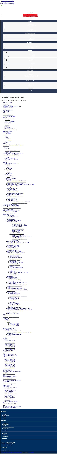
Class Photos (31, 83)
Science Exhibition (13, 273)
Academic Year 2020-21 (10, 358)
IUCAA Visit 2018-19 (11, 247)
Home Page (5, 104)
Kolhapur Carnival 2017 (8, 109)
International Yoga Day (17, 226)
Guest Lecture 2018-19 (12, 200)
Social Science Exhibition (10, 395)
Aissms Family (8, 127)
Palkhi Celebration (13, 261)
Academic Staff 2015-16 (10, 364)
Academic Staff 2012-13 (10, 368)
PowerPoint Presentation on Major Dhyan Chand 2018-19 (19, 309)
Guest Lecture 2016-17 (7, 369)
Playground (31, 47)
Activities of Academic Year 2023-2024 (10, 154)
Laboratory (31, 44)
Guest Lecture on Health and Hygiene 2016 (12, 406)
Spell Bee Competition (14, 275)
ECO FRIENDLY (6, 327)
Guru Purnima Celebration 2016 (9, 407)
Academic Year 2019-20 (12, 221)
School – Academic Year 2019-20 (16, 223)
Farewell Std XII (15, 240)
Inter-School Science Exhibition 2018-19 (15, 244)
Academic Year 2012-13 (10, 349)
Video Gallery (31, 88)
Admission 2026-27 (7, 385)
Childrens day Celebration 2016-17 (10, 204)
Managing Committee (31, 25)
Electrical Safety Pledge (14, 303)
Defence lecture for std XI (12, 192)
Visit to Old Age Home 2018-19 (11, 159)
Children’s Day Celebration (8, 114)
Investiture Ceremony (9, 391)
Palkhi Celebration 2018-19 (13, 250)
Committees (31, 26)
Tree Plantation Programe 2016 (9, 384)
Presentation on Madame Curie (16, 262)
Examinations (31, 58)
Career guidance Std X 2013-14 (13, 187)
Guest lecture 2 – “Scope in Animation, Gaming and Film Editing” (20, 184)
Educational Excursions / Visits (31, 76)
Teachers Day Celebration (15, 254)
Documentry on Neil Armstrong (16, 267)
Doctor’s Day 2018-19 (11, 283)
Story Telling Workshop (14, 265)
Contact (30, 90)
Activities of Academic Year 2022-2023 (10, 206)
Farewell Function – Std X (14, 298)
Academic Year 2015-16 (10, 345)
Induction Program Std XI (14, 293)
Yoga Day (11, 266)
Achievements (6, 318)
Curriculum (31, 51)
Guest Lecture (31, 77)
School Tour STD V (16, 231)
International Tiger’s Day (14, 260)
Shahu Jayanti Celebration (15, 263)
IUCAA (8, 195)
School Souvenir (31, 86)
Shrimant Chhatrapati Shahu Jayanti (19, 239)
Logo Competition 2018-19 (13, 306)
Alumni (30, 13)
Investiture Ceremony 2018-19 (13, 246)
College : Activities (13, 299)
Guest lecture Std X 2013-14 (13, 190)
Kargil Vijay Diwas (8, 392)
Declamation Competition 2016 (9, 403)
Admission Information (30, 33)
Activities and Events (30, 80)
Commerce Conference (10, 158)
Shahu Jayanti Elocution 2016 (9, 374)
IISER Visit (7, 157)
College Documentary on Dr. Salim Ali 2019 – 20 (22, 236)
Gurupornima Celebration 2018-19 (14, 286)
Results (31, 64)
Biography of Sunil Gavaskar (15, 257)
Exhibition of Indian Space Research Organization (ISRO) (19, 332)
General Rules (31, 39)
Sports (31, 72)
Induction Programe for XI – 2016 (10, 211)
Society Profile (31, 23)
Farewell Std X (10, 287)
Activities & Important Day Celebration (31, 75)
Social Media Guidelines (31, 31)
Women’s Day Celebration (12, 216)
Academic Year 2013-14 (10, 348)
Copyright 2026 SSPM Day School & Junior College (11, 452)
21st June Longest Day (10, 397)
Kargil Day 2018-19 (11, 291)
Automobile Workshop (14, 256)
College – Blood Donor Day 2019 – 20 (19, 235)
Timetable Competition (14, 255)
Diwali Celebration (11, 219)
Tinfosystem (31, 452)
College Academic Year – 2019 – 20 (16, 234)
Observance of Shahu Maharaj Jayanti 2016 (12, 371)
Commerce (32, 38)
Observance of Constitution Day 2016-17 (11, 210)
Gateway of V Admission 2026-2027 (30, 15)
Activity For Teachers (31, 79)
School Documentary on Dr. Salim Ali (19, 225)
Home (4, 353)
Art (3, 402)
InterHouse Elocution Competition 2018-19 (16, 288)
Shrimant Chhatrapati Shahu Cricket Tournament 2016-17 (21, 301)
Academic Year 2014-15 (10, 346)
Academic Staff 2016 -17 (10, 363)
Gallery (30, 81)
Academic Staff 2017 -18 (10, 361)
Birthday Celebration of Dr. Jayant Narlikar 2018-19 (18, 242)
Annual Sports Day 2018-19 (13, 313)
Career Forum (12, 189)
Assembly (31, 71)
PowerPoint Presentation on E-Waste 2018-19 (17, 284)
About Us (30, 21)
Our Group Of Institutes (31, 30)
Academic (30, 50)
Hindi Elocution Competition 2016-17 (10, 337)
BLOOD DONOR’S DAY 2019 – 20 (18, 224)
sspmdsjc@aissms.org (5, 450)
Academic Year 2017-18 (14, 323)
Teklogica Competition (7, 131)
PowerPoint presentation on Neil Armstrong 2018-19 (18, 308)
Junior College (32, 53)
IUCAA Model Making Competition (14, 334)
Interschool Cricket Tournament (9, 376)
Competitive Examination (31, 68)
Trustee (4, 143)
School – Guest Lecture (12, 198)
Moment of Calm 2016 (7, 105)
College (31, 35)
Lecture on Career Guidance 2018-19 (19, 203)
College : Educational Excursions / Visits (11, 156)
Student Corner (30, 12)
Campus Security (31, 48)
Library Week (12, 271)
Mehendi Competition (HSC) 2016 (10, 355)
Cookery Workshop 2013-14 (13, 185)
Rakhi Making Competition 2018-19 (14, 311)
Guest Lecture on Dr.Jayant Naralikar (15, 197)
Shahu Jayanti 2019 (16, 232)
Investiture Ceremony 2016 (8, 328)
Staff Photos (31, 84)
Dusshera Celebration (14, 268)
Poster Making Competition (18, 237)
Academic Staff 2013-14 (10, 366)
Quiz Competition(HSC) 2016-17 (9, 213)
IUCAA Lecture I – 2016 (7, 102)
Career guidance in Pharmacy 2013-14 (15, 193)
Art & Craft (31, 74)
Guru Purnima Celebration (10, 390)
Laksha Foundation (13, 294)
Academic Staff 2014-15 (10, 365)
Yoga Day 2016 (6, 132)
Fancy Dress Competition (8, 107)
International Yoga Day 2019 (18, 229)
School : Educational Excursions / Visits (13, 330)
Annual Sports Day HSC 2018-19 (14, 280)
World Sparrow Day (9, 396)
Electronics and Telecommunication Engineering (13, 144)
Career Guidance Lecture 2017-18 (14, 194)
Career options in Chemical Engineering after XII (13, 153)
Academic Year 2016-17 (12, 292)
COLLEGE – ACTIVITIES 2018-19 (9, 116)
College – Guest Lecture (12, 199)
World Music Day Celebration (11, 394)
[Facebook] (29, 18)
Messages (31, 27)
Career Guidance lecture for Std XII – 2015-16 (16, 182)
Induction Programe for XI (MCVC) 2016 (11, 317)
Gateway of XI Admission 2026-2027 (30, 16)
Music (8, 322)
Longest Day (14, 227)
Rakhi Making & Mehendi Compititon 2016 (12, 106)
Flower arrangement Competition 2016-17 (12, 208)
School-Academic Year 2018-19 (13, 245)
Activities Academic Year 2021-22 (9, 354)
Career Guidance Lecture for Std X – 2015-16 (16, 180)
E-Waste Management (12, 277)
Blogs (30, 89)
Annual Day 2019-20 (7, 133)
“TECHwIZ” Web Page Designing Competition (16, 282)
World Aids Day (12, 302)
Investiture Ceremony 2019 (17, 230)
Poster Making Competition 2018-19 (15, 307)
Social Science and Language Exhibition (11, 205)
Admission (5, 135)
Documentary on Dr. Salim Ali (11, 401)
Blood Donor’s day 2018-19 (13, 241)
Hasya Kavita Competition (14, 270)
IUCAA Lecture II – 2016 (8, 350)
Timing (31, 40)
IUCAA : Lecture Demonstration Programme (12, 380)
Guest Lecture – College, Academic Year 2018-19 (19, 201)
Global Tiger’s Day (9, 389)
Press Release (31, 85)
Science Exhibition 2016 (8, 115)
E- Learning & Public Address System (31, 46)
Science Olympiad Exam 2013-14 (11, 163)
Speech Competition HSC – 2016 (9, 379)
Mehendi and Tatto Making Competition (18, 296)
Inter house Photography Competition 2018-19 (17, 289)
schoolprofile (5, 112)
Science (32, 36)
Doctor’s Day (7, 400)
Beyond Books (30, 70)
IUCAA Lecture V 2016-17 (14, 304)
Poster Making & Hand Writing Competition (18, 272)
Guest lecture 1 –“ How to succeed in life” (15, 183)
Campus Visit (10, 333)
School (31, 34)
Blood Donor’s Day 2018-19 (13, 278)
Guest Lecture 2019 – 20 (12, 188)
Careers (31, 29)
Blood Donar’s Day (9, 398)
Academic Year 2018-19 (7, 110)
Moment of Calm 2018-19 (12, 249)
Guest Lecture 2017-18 (7, 370)
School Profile (31, 24)
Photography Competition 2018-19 (14, 251)
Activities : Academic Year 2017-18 (10, 387)
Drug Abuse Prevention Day (15, 258)
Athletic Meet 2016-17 (14, 297)
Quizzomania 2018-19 (11, 312)
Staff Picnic (9, 218)
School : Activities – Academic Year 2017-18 (16, 252)
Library (31, 43)
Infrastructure (30, 42)
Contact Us (5, 338)
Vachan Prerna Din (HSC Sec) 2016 (10, 130)
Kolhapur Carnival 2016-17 (8, 209)
